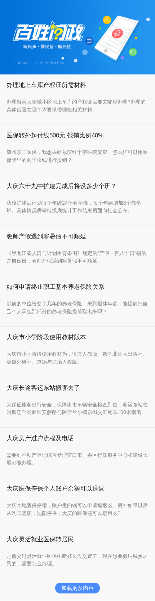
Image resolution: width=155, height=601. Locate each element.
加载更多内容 (77, 588)
